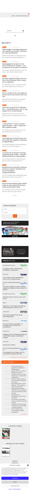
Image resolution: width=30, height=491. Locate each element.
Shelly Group (5, 320)
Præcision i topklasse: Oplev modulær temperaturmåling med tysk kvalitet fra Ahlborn (15, 288)
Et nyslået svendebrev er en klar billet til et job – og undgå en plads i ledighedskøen (19, 376)
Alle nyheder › (24, 414)
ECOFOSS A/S (6, 311)
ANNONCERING (19, 15)
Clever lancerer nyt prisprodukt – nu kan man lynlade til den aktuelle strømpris (19, 401)
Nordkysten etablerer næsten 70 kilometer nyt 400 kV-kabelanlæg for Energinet (19, 380)
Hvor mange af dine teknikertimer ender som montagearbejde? (13, 278)
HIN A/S (4, 302)
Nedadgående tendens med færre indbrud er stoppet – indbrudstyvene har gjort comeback (14, 65)
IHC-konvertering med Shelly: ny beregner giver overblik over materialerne (13, 325)
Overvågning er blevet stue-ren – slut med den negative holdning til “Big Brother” (14, 140)
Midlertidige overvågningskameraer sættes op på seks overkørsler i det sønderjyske (14, 51)
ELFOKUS (15, 23)
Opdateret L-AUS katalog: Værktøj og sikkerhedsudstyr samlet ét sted (14, 306)
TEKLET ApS (5, 274)
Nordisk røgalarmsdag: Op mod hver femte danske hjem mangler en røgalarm (14, 80)
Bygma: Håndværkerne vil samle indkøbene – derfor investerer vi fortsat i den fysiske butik (19, 385)
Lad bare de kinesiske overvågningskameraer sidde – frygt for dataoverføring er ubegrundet (14, 154)
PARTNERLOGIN (25, 15)
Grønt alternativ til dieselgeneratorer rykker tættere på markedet (19, 396)
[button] (28, 465)
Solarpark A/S (6, 331)
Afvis (15, 482)
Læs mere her (21, 253)
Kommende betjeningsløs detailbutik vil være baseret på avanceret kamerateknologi (14, 185)
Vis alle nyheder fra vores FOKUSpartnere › (18, 357)
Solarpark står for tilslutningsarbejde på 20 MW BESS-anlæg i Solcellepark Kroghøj (15, 336)
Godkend (15, 478)
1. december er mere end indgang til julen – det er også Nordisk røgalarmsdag (14, 125)
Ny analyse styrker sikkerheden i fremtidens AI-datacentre (12, 269)
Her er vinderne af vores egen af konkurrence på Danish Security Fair (14, 94)
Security (4, 47)
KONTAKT (13, 15)
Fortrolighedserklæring (16, 489)
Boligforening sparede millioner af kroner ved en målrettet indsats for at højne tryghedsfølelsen (14, 169)
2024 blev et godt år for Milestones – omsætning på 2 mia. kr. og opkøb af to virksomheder (14, 109)
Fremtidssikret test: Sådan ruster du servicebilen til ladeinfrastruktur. (13, 353)
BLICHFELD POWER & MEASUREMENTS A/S (11, 283)
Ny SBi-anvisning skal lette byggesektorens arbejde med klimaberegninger (18, 368)
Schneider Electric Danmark (9, 265)
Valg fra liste (15, 486)
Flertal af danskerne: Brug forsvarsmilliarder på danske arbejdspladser (18, 410)
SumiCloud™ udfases (9, 345)
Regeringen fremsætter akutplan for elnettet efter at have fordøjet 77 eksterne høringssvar (19, 406)
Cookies (10, 489)
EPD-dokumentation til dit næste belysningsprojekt (12, 315)
